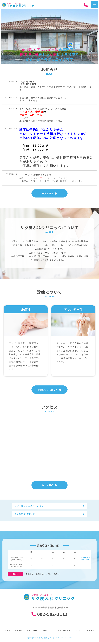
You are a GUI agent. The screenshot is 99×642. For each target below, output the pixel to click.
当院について (48, 630)
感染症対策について (24, 513)
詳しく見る (47, 485)
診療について (32, 630)
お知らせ (90, 630)
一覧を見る (47, 193)
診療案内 (18, 630)
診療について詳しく (48, 389)
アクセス (78, 630)
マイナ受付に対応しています (29, 506)
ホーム (7, 630)
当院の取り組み (64, 630)
